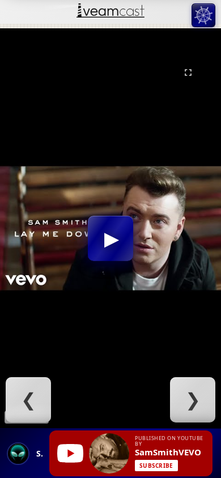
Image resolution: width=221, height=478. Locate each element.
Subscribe (156, 466)
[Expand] (188, 72)
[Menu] (203, 15)
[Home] (110, 11)
